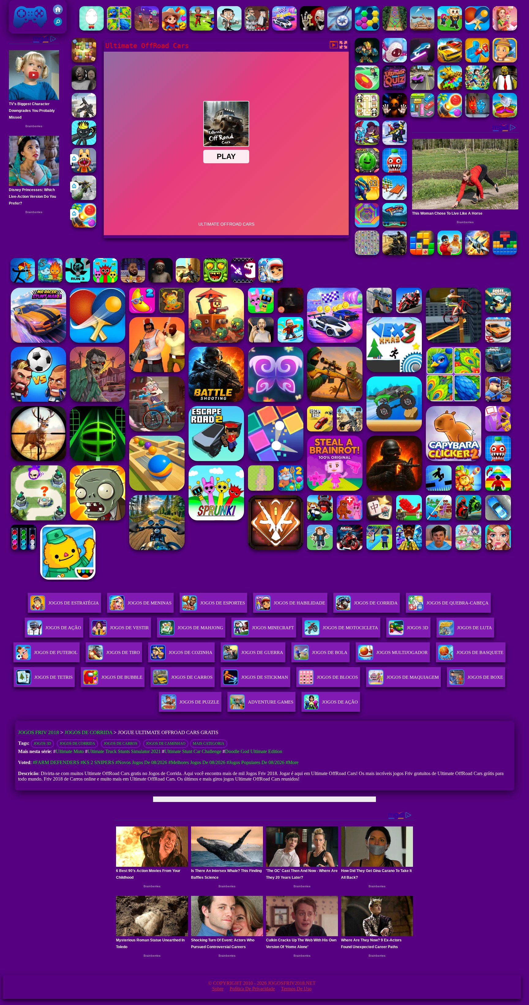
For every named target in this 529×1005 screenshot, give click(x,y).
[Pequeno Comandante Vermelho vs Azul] (201, 28)
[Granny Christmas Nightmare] (160, 280)
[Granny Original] (84, 88)
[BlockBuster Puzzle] (505, 253)
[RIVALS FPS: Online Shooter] (394, 143)
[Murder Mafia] (257, 28)
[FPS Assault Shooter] (188, 280)
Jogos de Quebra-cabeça (457, 602)
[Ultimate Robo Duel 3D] (367, 60)
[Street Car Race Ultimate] (422, 88)
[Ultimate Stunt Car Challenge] (449, 60)
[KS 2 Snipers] (84, 198)
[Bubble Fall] (394, 28)
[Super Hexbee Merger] (449, 88)
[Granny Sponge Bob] (505, 88)
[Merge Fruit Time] (367, 170)
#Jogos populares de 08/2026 (255, 762)
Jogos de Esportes (222, 602)
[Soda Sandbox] (394, 170)
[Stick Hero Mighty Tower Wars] (367, 143)
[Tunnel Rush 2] (367, 225)
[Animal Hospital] (84, 170)
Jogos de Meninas (149, 602)
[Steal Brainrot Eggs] (449, 253)
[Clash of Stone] (422, 28)
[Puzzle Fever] (367, 28)
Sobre (217, 988)
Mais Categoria (208, 743)
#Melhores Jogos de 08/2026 (196, 762)
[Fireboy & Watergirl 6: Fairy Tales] (477, 115)
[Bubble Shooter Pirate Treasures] (84, 225)
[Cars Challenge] (284, 28)
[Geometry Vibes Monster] (243, 280)
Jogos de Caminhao (166, 743)
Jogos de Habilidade (299, 602)
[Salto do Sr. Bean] (229, 28)
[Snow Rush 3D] (394, 198)
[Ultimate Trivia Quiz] (394, 88)
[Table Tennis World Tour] (477, 28)
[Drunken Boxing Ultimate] (477, 60)
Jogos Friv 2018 (27, 30)
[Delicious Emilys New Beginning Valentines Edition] (505, 28)
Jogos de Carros (120, 743)
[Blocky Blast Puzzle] (422, 253)
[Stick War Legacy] (84, 143)
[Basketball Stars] (133, 280)
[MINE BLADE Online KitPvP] (477, 88)
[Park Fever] (422, 115)
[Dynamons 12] (367, 198)
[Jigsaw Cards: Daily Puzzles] (119, 28)
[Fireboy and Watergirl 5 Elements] (50, 280)
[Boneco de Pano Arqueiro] (22, 280)
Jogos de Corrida (376, 602)
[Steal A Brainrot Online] (449, 28)
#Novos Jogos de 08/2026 (141, 762)
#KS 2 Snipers (97, 762)
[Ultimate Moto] (422, 60)
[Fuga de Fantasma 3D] (312, 28)
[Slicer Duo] (505, 115)
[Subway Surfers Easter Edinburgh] (270, 280)
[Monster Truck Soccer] (394, 225)
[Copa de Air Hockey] (339, 28)
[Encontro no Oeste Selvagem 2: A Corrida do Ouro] (174, 28)
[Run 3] (78, 280)
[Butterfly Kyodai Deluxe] (367, 253)
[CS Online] (394, 253)
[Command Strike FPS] (84, 115)
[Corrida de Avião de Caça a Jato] (477, 253)
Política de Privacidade (252, 988)
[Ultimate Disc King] (367, 88)
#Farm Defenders (56, 762)
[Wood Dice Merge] (84, 60)
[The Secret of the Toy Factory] (394, 115)
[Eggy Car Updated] (91, 28)
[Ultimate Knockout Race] (394, 60)
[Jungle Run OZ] (215, 280)
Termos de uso (296, 988)
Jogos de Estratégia (73, 602)
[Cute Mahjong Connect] (367, 115)
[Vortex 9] (146, 28)
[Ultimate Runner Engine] (505, 60)
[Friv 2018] (58, 12)
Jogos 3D (42, 743)
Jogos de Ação (63, 627)
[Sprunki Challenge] (105, 280)
